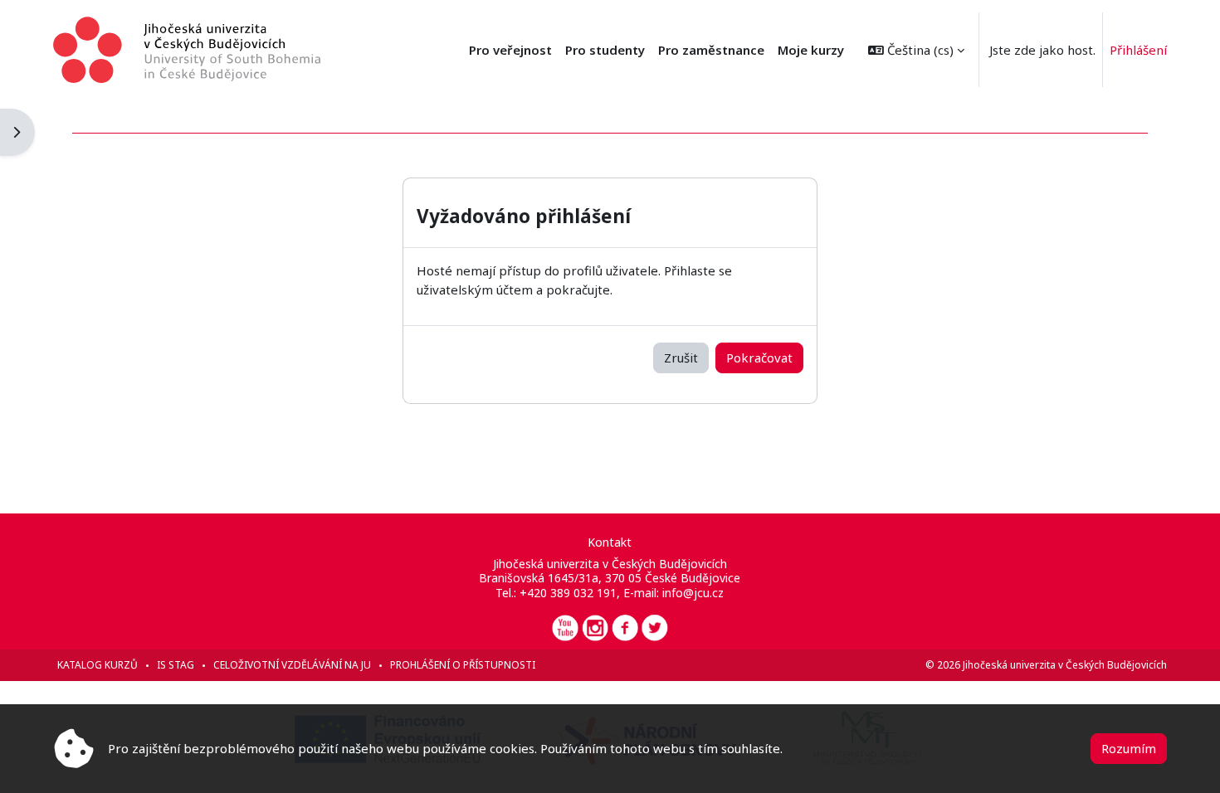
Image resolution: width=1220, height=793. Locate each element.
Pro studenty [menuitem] (605, 49)
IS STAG (175, 665)
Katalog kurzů (97, 665)
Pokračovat (759, 357)
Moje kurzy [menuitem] (811, 49)
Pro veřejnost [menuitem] (510, 49)
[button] (916, 50)
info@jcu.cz (693, 593)
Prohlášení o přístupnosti (462, 665)
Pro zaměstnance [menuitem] (711, 49)
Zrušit (681, 357)
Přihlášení (1138, 49)
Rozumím (1128, 748)
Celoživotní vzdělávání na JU (292, 665)
